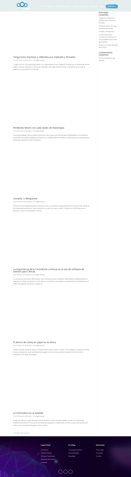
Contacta (112, 6)
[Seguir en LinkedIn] (71, 472)
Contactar (44, 462)
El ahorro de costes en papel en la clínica (34, 342)
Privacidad (99, 453)
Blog (101, 6)
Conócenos (94, 6)
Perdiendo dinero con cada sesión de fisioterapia (38, 127)
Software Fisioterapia (80, 6)
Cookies (98, 456)
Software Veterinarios (63, 6)
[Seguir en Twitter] (65, 472)
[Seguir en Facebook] (60, 472)
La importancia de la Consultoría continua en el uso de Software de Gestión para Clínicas (48, 270)
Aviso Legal (100, 450)
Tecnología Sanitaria (39, 60)
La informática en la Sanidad (28, 413)
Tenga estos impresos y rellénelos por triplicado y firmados (44, 57)
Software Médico (47, 6)
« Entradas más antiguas (21, 433)
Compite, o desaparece (25, 198)
